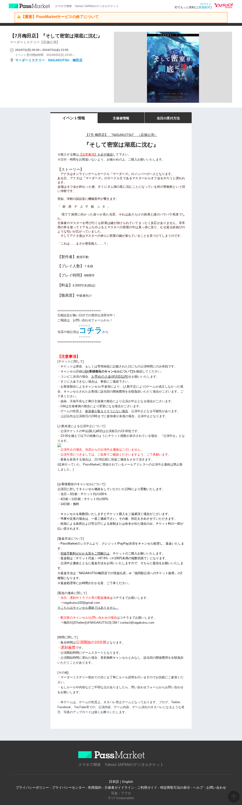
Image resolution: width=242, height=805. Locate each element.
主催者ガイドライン (119, 787)
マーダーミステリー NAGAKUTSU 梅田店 (48, 60)
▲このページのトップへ (234, 797)
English (127, 781)
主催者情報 (121, 118)
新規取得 (204, 7)
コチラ (90, 330)
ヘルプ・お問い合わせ (209, 787)
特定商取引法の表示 (175, 787)
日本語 (114, 781)
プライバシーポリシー (32, 787)
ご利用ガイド (147, 787)
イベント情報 (73, 118)
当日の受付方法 (168, 118)
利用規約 (94, 787)
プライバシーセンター (68, 787)
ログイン (206, 4)
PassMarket (29, 6)
